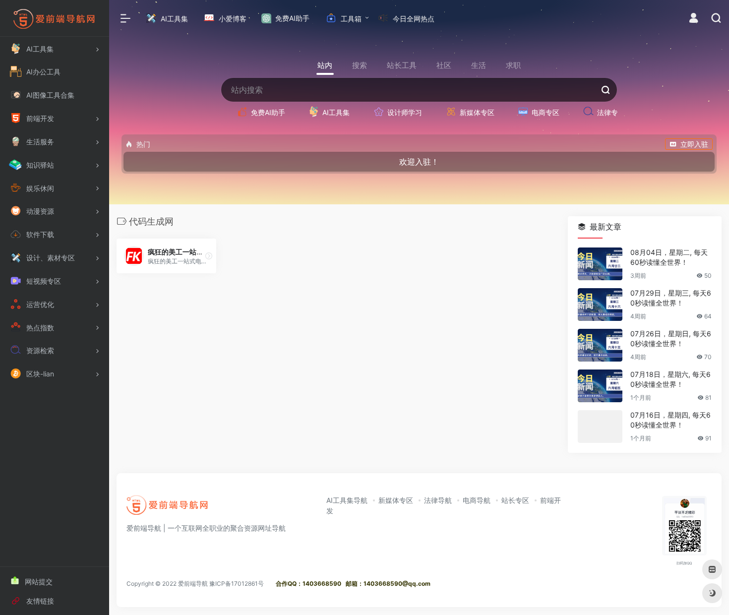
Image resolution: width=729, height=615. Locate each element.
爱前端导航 (193, 583)
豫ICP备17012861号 (236, 583)
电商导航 (476, 500)
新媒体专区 (395, 500)
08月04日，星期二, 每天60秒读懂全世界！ (669, 257)
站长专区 (515, 500)
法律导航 (438, 500)
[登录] (693, 19)
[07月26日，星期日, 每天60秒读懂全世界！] (600, 345)
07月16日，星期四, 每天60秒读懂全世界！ (670, 420)
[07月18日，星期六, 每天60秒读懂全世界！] (600, 385)
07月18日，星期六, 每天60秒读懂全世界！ (670, 379)
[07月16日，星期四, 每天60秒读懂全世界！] (600, 426)
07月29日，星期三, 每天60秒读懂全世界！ (670, 298)
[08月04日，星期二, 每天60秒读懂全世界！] (600, 263)
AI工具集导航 (346, 500)
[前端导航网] (167, 508)
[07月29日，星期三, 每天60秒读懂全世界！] (600, 304)
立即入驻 (694, 144)
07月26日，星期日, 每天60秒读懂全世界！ (670, 338)
